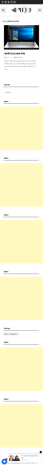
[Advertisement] (21, 128)
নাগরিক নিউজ (19, 57)
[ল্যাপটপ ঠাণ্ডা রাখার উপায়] (21, 49)
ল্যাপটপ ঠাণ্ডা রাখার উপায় (14, 53)
